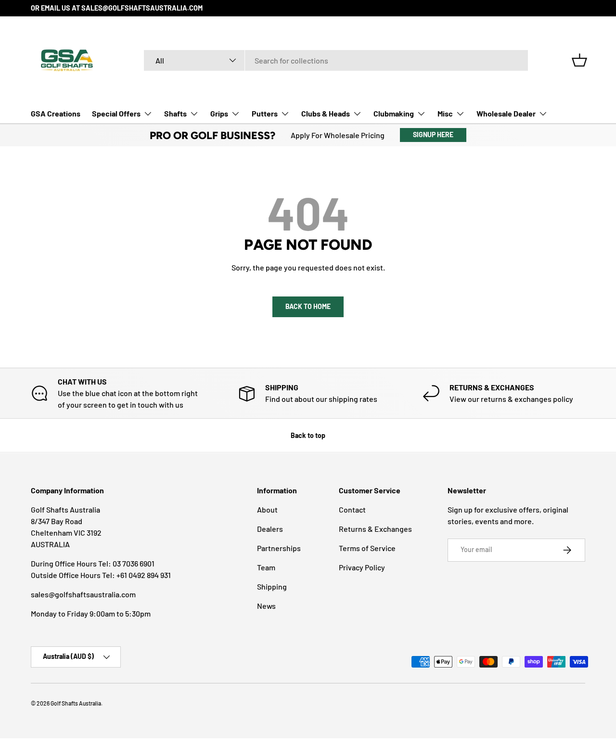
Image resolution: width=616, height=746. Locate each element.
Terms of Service (367, 548)
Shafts (175, 113)
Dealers (270, 528)
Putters (265, 113)
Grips (219, 113)
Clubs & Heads (325, 113)
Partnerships (279, 548)
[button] (579, 60)
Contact (352, 509)
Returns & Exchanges (375, 528)
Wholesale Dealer (506, 113)
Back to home (308, 306)
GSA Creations (55, 113)
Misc (445, 113)
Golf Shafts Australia (76, 703)
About (267, 509)
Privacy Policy (362, 567)
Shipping (272, 586)
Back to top (308, 435)
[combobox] (336, 60)
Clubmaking (393, 113)
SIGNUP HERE (433, 134)
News (266, 605)
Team (266, 567)
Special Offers (116, 113)
